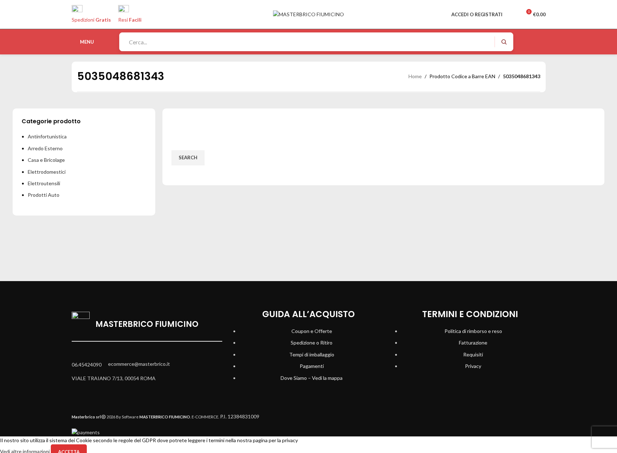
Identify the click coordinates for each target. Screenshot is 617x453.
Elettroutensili (44, 183)
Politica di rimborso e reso (473, 331)
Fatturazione (473, 342)
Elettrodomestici (47, 172)
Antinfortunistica (47, 136)
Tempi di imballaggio (311, 354)
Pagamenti (312, 366)
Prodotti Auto (43, 195)
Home (415, 76)
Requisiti (473, 354)
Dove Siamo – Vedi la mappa (312, 378)
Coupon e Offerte (311, 331)
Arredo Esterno (45, 148)
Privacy (473, 366)
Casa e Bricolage (46, 160)
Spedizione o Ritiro (311, 342)
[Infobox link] (308, 27)
